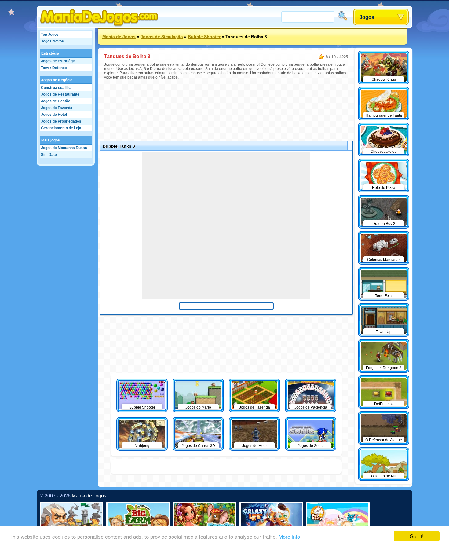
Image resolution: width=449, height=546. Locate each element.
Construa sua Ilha (56, 88)
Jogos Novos (52, 41)
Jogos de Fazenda (56, 108)
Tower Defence (54, 68)
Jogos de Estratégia (58, 61)
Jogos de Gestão (55, 101)
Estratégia (50, 53)
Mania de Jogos (119, 36)
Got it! (417, 536)
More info (289, 536)
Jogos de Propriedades (61, 121)
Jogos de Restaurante (60, 94)
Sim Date (49, 154)
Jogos (367, 17)
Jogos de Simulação (162, 36)
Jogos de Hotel (54, 114)
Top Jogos (50, 34)
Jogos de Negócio (56, 80)
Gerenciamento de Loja (61, 128)
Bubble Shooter (204, 36)
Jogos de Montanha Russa (64, 148)
